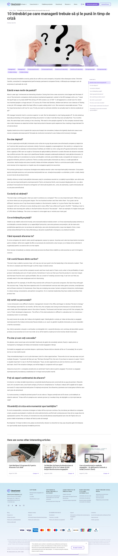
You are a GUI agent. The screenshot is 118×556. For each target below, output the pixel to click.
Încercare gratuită (92, 4)
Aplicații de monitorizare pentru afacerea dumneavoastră (102, 496)
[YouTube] (16, 505)
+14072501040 (11, 502)
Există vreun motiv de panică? (98, 82)
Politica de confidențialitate (14, 519)
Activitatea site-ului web (85, 496)
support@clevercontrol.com (13, 500)
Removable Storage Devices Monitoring (70, 497)
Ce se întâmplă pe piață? (96, 91)
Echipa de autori (11, 517)
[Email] (23, 505)
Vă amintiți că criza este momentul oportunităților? (98, 109)
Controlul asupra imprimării (69, 500)
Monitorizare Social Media (103, 490)
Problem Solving (12, 72)
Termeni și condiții (53, 517)
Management (11, 69)
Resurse (67, 4)
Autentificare (105, 4)
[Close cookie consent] (86, 543)
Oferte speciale (95, 519)
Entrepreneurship (90, 69)
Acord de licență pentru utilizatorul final (101, 515)
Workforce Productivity (61, 69)
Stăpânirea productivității (102, 500)
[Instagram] (8, 505)
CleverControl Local (34, 498)
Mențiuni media (32, 512)
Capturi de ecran (67, 494)
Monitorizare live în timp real (53, 501)
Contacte (93, 512)
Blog (14, 10)
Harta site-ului (94, 517)
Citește (35, 473)
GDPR (71, 519)
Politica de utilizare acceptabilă (57, 519)
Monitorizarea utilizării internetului (84, 491)
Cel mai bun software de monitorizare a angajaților (80, 515)
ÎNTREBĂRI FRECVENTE (55, 512)
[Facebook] (12, 505)
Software (22, 4)
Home (10, 10)
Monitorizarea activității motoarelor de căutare (85, 501)
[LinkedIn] (20, 505)
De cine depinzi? (94, 85)
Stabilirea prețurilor (47, 4)
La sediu (32, 496)
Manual (30, 515)
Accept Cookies (77, 547)
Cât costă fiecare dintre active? (97, 97)
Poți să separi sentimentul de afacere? (99, 105)
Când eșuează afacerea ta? (96, 94)
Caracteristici (33, 4)
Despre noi (10, 515)
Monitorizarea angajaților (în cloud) (37, 493)
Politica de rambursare (33, 519)
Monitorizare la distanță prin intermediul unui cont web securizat (53, 497)
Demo (75, 4)
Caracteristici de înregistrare (69, 490)
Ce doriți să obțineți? (95, 88)
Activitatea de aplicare (84, 498)
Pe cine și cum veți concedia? (97, 102)
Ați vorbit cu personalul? (96, 100)
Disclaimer (51, 515)
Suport (72, 512)
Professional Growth (33, 69)
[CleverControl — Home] (13, 4)
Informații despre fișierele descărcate (37, 517)
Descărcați (59, 4)
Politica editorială (11, 522)
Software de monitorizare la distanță (52, 491)
